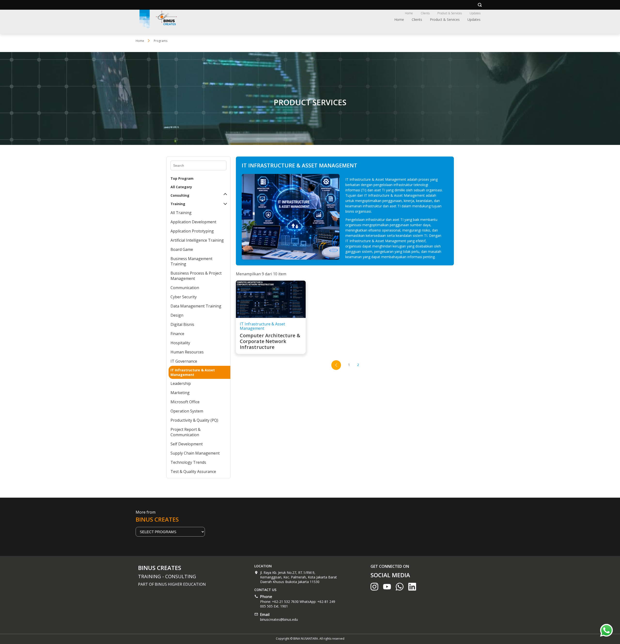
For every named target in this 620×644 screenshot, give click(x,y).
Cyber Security (183, 297)
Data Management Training (195, 306)
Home (409, 13)
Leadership (180, 383)
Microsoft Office (185, 401)
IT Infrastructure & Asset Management (192, 372)
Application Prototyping (192, 231)
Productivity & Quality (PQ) (194, 420)
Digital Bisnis (182, 324)
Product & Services (449, 13)
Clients (425, 13)
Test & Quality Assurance (193, 471)
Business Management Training (191, 261)
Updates (475, 13)
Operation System (186, 411)
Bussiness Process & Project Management (196, 275)
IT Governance (183, 361)
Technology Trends (188, 462)
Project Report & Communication (185, 432)
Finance (177, 333)
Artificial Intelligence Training (197, 240)
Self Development (186, 444)
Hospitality (180, 342)
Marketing (180, 392)
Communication (184, 287)
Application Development (193, 222)
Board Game (181, 249)
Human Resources (187, 352)
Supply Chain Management (195, 453)
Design (176, 315)
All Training (181, 212)
